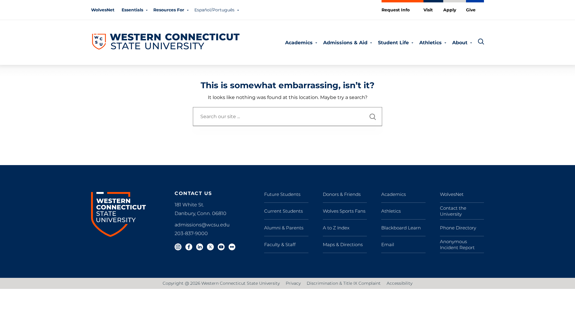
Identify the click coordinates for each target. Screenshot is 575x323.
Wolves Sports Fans (344, 211)
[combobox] (287, 116)
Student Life (393, 42)
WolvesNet (102, 10)
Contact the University (453, 211)
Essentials (132, 10)
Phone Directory (458, 228)
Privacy (293, 283)
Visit (428, 10)
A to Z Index (336, 228)
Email (387, 244)
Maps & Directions (343, 244)
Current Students (283, 211)
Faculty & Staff (280, 244)
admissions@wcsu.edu (202, 225)
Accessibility (399, 283)
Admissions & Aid (345, 42)
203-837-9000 (191, 233)
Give (471, 10)
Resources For (168, 10)
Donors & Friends (342, 194)
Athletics (430, 42)
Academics (299, 42)
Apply (449, 10)
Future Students (282, 194)
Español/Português (214, 10)
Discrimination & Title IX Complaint (344, 283)
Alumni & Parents (283, 228)
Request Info (396, 10)
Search (373, 117)
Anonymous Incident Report (457, 244)
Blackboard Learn (401, 228)
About (459, 42)
